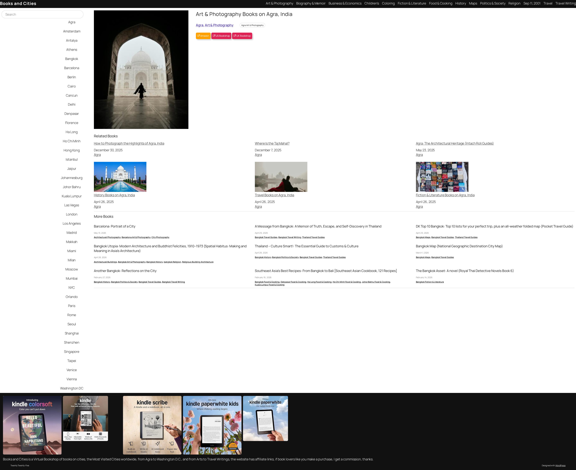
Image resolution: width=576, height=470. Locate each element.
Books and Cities (18, 3)
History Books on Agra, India (114, 195)
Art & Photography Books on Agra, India (244, 13)
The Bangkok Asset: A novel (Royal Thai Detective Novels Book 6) (465, 271)
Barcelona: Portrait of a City (114, 226)
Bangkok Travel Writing (289, 237)
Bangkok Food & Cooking (267, 281)
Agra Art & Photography (252, 25)
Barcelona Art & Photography (136, 237)
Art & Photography (219, 25)
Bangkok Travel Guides (266, 237)
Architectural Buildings (105, 261)
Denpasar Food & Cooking (293, 281)
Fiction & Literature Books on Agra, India (445, 195)
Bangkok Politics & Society (285, 257)
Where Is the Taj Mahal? (272, 143)
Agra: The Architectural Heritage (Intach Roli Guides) (455, 143)
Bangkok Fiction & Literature (430, 281)
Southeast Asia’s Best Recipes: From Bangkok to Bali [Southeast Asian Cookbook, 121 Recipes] (326, 271)
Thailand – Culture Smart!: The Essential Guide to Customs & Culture (306, 246)
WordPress (560, 465)
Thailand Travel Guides (313, 237)
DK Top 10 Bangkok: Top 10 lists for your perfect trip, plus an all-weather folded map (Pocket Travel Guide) (494, 226)
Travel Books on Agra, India (274, 195)
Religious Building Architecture (197, 261)
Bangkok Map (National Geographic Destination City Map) (459, 246)
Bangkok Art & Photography (132, 261)
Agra (199, 25)
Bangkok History (154, 261)
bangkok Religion (172, 261)
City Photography (160, 237)
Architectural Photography (107, 237)
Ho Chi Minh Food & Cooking (347, 281)
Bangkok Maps (423, 237)
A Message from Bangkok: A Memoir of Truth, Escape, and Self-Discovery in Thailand (318, 226)
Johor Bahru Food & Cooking (376, 281)
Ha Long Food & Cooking (319, 281)
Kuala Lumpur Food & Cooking (270, 284)
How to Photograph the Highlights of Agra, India (129, 143)
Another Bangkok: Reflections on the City (125, 271)
